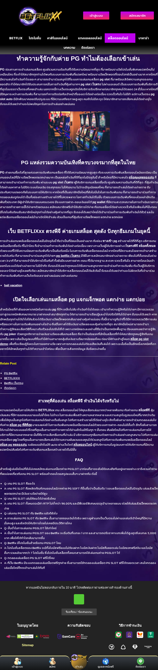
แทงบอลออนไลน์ (90, 38)
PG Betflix (10, 373)
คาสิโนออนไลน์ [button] (57, 38)
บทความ (69, 47)
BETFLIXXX (12, 378)
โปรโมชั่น (35, 38)
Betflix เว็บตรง (13, 383)
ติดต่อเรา (87, 47)
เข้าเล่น (79, 667)
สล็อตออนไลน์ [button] (118, 38)
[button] (59, 38)
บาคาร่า (143, 38)
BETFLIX (16, 38)
